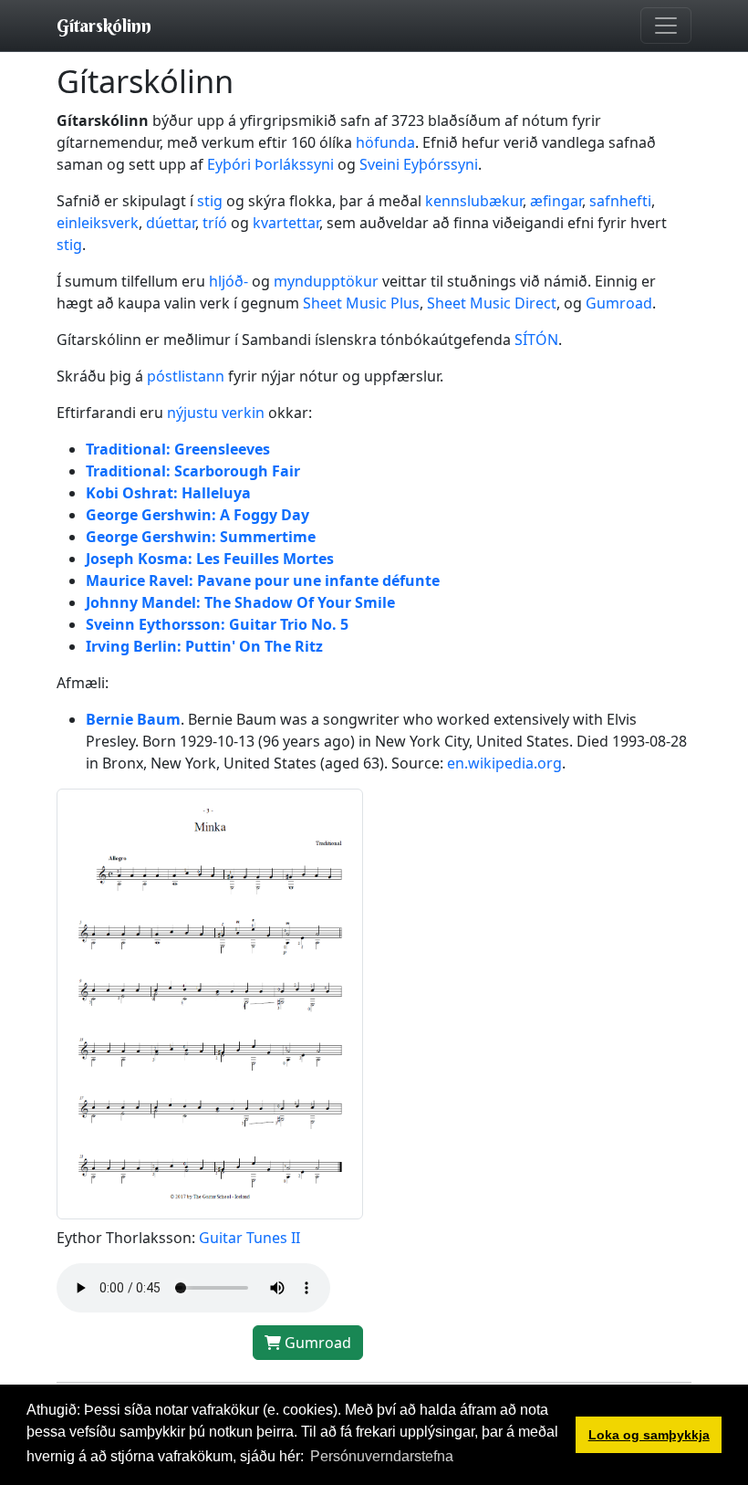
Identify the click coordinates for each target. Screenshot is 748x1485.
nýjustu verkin (216, 413)
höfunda (385, 142)
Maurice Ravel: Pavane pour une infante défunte (263, 580)
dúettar (170, 223)
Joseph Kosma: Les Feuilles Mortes (210, 559)
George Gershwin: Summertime (201, 537)
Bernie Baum (133, 719)
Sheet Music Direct (491, 303)
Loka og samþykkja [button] (649, 1434)
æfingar (556, 201)
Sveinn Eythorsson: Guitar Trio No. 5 (217, 624)
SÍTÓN (536, 339)
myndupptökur (326, 281)
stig (210, 201)
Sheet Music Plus (361, 303)
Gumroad (619, 303)
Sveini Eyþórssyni (418, 164)
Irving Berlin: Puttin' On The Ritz (204, 646)
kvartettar (286, 223)
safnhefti (620, 201)
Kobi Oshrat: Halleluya (168, 493)
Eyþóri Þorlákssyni (270, 164)
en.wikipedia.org (504, 763)
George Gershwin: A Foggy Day (197, 515)
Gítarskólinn (104, 25)
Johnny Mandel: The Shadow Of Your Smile (240, 602)
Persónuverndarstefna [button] (381, 1456)
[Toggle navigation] (665, 25)
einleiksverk (98, 223)
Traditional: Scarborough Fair (193, 471)
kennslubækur (474, 201)
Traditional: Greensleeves (178, 449)
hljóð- (228, 281)
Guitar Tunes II (249, 1238)
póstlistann (185, 376)
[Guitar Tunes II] (210, 1002)
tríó (215, 223)
